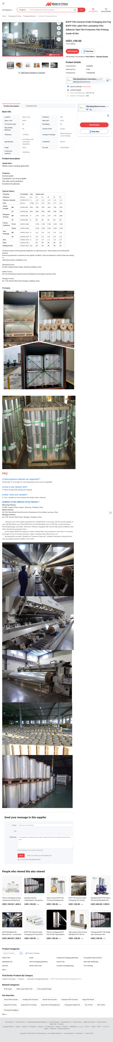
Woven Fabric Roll (35, 966)
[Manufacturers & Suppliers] (56, 4)
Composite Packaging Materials (47, 16)
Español (24, 1026)
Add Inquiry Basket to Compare (33, 72)
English (17, 1026)
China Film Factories (11, 999)
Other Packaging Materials (38, 962)
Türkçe (46, 1028)
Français (40, 1026)
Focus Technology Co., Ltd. (42, 1033)
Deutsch (65, 1026)
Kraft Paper (8, 989)
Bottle (31, 958)
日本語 (93, 1026)
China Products (20, 1022)
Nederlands (73, 1026)
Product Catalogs (33, 953)
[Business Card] (108, 115)
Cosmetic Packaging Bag (65, 966)
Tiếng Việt (53, 1028)
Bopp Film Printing (10, 1005)
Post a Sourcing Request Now (29, 859)
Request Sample (102, 56)
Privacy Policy (89, 1033)
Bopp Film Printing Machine (50, 1005)
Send (21, 855)
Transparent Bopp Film (72, 1005)
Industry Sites (77, 1022)
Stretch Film (60, 962)
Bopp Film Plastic (88, 999)
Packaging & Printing (14, 16)
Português (32, 1026)
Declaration (79, 1033)
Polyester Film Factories (69, 999)
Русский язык (49, 1026)
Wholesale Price (66, 1022)
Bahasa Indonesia (63, 1028)
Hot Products (9, 1022)
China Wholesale (54, 1022)
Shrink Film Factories (50, 999)
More (4, 970)
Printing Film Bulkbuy (11, 1010)
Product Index (101, 1022)
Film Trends (101, 1005)
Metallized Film (7, 962)
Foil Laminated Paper (44, 989)
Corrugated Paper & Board (93, 958)
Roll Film (5, 966)
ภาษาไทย (105, 1026)
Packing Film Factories (30, 999)
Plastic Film (6, 958)
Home (4, 16)
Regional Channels (89, 1022)
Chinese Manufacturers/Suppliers (37, 1022)
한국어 (87, 1026)
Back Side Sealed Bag (91, 962)
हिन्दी (99, 1026)
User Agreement (69, 1033)
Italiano (58, 1026)
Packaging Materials (29, 16)
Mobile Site (53, 1024)
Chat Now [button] (89, 51)
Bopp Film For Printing (28, 1005)
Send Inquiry (72, 51)
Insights (61, 1024)
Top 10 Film (88, 1005)
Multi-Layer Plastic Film (24, 989)
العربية (81, 1026)
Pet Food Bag (88, 966)
